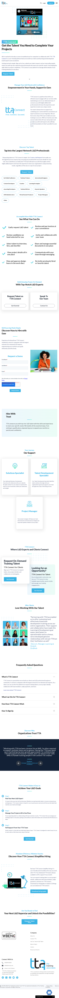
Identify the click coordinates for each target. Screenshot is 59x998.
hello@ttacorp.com (8, 965)
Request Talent (8, 74)
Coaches (22, 183)
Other (5, 200)
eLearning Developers (9, 189)
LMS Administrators (9, 194)
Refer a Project (33, 944)
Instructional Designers (41, 178)
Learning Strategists (34, 183)
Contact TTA (33, 938)
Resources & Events (35, 949)
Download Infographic (39, 891)
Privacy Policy (49, 986)
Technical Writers (25, 189)
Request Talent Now (30, 921)
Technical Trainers (25, 178)
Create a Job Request (36, 157)
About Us (32, 936)
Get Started (15, 306)
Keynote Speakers (40, 189)
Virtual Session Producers (26, 194)
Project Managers (43, 194)
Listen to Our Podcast (9, 968)
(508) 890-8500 (7, 962)
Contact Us (44, 306)
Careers (32, 947)
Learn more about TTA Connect (12, 690)
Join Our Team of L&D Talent (36, 941)
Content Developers (9, 183)
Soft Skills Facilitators (9, 178)
